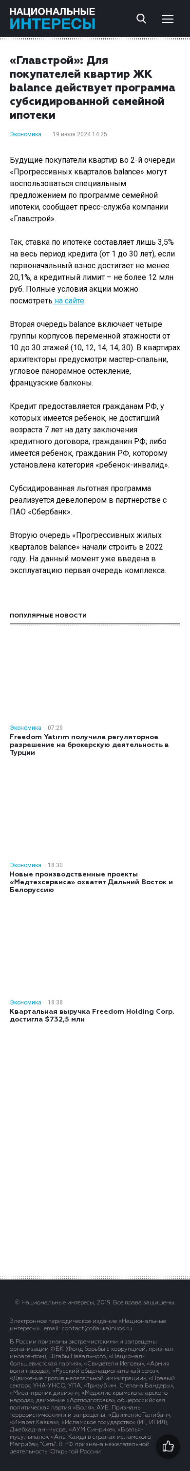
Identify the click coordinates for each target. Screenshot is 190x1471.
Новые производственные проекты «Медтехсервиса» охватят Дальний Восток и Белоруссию (91, 882)
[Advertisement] (95, 1149)
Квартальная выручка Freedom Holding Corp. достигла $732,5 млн (92, 1015)
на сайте (68, 300)
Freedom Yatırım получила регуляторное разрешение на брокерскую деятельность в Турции (89, 745)
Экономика (25, 134)
